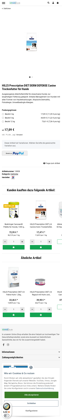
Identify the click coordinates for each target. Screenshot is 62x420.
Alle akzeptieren (31, 395)
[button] (48, 2)
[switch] (6, 415)
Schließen (31, 403)
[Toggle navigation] (3, 3)
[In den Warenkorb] (14, 247)
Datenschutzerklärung (45, 388)
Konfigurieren (31, 411)
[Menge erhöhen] (22, 241)
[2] (15, 153)
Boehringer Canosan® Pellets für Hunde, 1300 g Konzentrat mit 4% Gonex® (14, 225)
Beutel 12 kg (32, 121)
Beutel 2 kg (32, 114)
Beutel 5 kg (32, 118)
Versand (19, 135)
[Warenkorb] (58, 2)
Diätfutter (14, 174)
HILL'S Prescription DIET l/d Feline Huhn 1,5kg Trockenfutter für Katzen (14, 293)
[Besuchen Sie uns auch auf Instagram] (8, 344)
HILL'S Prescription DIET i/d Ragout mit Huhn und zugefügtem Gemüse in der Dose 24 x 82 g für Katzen (41, 293)
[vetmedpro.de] (14, 3)
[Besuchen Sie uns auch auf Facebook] (3, 344)
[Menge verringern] (5, 241)
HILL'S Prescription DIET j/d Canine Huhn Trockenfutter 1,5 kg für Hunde (41, 225)
